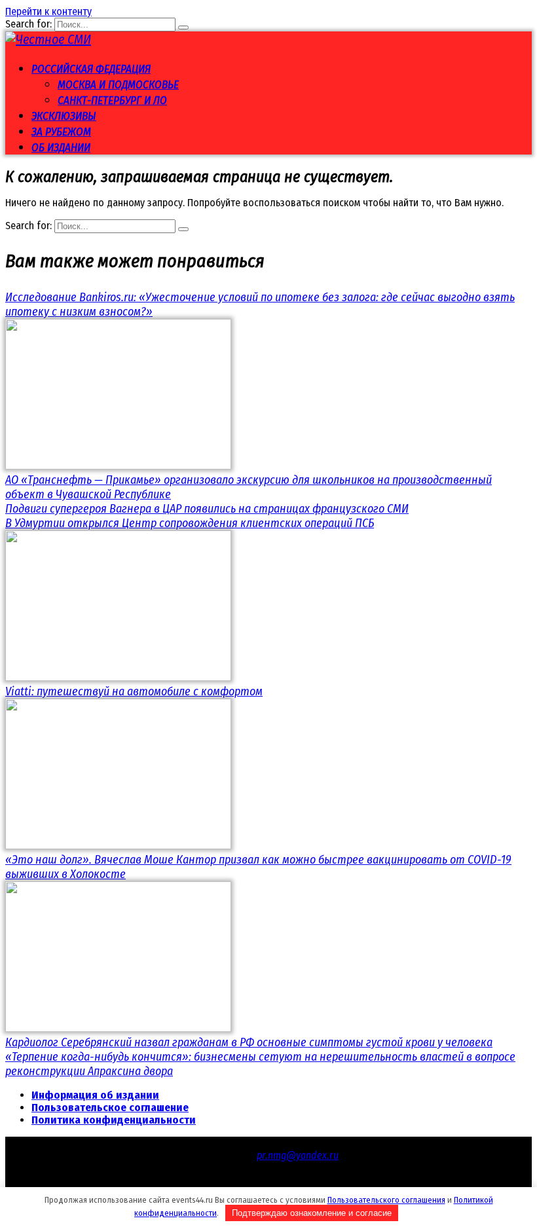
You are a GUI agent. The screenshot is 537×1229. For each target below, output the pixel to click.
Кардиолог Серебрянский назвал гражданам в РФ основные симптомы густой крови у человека (248, 1042)
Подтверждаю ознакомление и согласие (312, 1213)
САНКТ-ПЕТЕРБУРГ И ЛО (112, 100)
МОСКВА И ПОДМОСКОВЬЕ (118, 85)
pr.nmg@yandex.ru (298, 1155)
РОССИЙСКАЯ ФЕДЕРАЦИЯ (91, 69)
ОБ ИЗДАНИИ (60, 148)
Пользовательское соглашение (110, 1107)
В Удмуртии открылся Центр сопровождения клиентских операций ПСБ (189, 523)
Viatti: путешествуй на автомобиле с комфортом (134, 691)
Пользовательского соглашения (386, 1200)
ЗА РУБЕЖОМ (61, 132)
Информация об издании (95, 1095)
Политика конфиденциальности (113, 1120)
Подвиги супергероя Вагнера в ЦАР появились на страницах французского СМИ (207, 509)
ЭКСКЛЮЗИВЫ (63, 116)
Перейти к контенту (48, 11)
